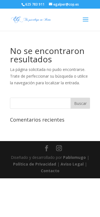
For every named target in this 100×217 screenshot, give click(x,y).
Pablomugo (74, 157)
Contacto (50, 170)
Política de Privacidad (34, 164)
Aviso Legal (72, 164)
